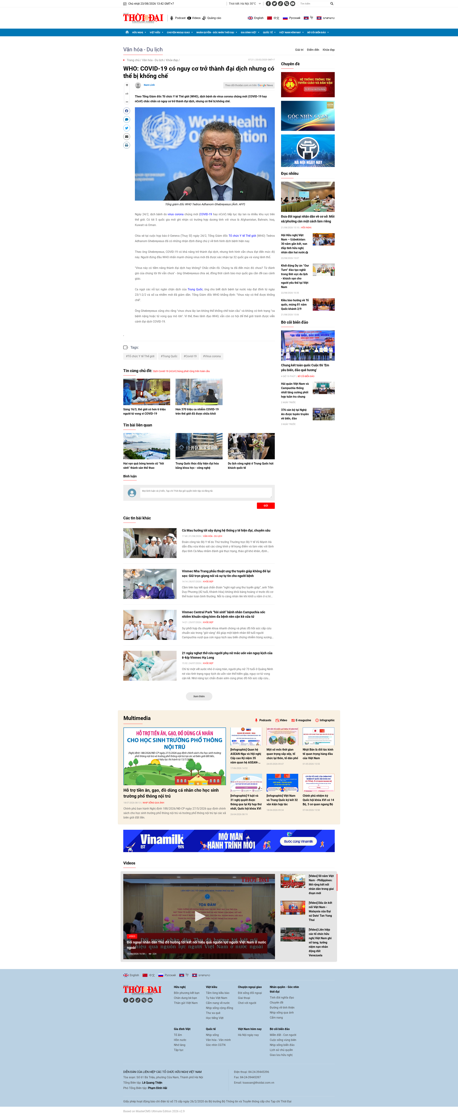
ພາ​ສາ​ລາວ (329, 18)
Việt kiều (155, 32)
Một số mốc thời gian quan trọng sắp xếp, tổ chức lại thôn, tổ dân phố (282, 754)
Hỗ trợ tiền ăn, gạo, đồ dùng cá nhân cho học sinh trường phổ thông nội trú (171, 793)
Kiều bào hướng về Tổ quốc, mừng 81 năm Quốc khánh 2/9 (295, 305)
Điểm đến (313, 49)
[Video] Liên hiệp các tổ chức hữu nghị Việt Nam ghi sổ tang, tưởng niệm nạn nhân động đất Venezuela (320, 942)
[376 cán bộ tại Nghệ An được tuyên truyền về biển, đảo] (324, 414)
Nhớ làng (179, 1045)
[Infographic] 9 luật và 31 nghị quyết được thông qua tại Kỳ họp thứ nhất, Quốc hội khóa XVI (246, 802)
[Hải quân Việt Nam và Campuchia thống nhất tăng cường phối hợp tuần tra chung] (324, 388)
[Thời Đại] (143, 17)
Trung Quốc (195, 289)
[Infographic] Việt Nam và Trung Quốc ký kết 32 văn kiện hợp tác (282, 800)
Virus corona (213, 356)
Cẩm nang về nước (218, 1003)
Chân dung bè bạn (185, 998)
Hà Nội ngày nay (248, 1035)
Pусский (294, 18)
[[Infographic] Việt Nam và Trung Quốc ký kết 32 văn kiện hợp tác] (282, 783)
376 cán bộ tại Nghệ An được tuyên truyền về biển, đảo (295, 414)
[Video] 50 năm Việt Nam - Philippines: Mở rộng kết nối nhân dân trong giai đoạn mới (321, 884)
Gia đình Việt (248, 32)
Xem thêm (199, 696)
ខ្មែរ (311, 18)
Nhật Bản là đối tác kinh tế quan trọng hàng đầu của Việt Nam (318, 754)
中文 (276, 18)
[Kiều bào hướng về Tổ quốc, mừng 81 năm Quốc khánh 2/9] (324, 304)
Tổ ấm (178, 1035)
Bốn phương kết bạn (186, 993)
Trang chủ (133, 60)
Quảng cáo (214, 18)
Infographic (327, 720)
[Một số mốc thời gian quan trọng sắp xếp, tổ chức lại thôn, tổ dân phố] (282, 736)
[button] (199, 916)
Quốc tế (268, 32)
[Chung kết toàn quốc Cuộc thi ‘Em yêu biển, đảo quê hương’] (308, 345)
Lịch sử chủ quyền (281, 1050)
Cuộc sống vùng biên (283, 1040)
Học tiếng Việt (214, 1018)
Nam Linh (149, 84)
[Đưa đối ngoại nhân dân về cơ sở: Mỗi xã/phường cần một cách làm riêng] (308, 197)
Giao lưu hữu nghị (281, 1055)
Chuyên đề (290, 64)
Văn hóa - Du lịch (143, 49)
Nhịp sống (212, 1035)
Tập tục (178, 1050)
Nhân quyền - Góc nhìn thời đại (215, 32)
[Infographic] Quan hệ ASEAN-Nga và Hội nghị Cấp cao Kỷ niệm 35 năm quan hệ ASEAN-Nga (245, 756)
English (259, 18)
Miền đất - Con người (283, 1035)
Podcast (180, 18)
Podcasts (265, 720)
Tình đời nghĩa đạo (282, 997)
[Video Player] (199, 916)
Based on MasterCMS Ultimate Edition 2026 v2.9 (154, 1111)
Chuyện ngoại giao (178, 32)
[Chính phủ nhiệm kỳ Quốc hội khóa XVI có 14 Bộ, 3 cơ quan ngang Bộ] (318, 783)
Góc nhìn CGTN (215, 1045)
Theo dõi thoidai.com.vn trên (241, 85)
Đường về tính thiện (282, 1007)
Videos (196, 18)
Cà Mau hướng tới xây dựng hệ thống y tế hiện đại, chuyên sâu (226, 530)
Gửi (266, 505)
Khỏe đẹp (329, 49)
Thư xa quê (213, 1013)
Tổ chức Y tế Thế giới (242, 235)
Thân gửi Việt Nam (186, 1003)
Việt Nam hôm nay (290, 32)
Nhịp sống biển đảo (282, 1045)
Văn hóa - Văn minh (218, 1040)
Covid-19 (191, 356)
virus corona (175, 214)
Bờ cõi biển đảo (316, 32)
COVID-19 (206, 214)
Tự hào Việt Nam (216, 998)
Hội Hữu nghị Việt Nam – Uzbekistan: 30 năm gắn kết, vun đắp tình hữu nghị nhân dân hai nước (294, 243)
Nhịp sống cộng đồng (219, 1008)
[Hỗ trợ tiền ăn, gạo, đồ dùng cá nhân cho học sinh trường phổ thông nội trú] (174, 756)
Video (283, 720)
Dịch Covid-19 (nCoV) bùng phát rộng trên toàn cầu (181, 371)
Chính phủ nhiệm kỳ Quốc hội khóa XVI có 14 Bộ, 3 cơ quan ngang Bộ (318, 800)
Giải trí (299, 49)
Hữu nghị (137, 32)
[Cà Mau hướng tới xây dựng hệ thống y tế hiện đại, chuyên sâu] (150, 543)
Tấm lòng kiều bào (217, 993)
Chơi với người (247, 1003)
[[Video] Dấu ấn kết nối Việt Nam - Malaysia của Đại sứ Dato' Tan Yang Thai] (293, 908)
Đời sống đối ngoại (250, 993)
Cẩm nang (276, 1017)
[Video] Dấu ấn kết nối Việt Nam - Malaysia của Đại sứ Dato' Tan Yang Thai (320, 911)
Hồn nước (180, 1040)
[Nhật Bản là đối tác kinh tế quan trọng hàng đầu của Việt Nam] (318, 736)
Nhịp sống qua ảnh (153, 803)
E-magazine (303, 720)
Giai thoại (244, 998)
